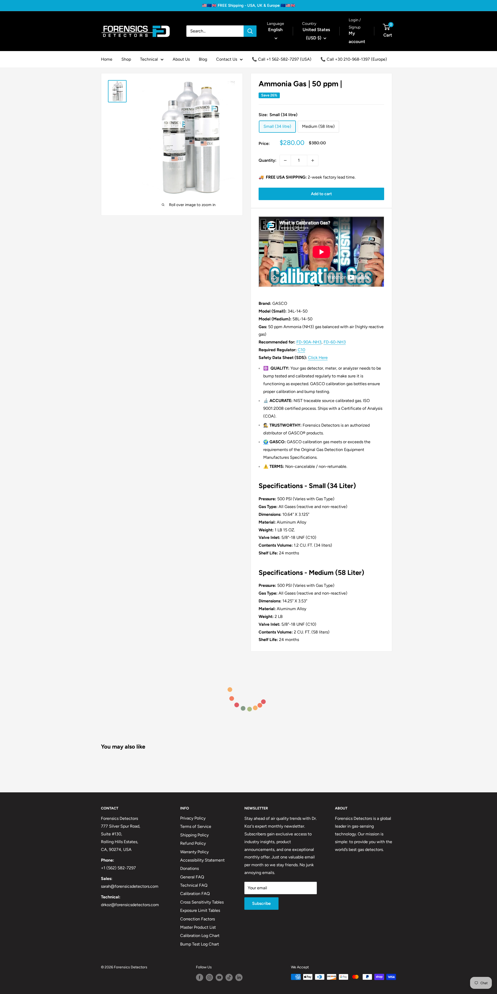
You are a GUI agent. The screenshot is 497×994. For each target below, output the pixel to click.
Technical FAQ (193, 885)
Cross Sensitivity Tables (202, 902)
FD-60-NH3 (335, 342)
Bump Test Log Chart (199, 944)
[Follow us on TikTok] (229, 977)
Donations (189, 868)
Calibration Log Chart (200, 935)
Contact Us (226, 59)
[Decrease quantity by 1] (285, 160)
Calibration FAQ (195, 893)
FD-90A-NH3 (308, 342)
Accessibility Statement (202, 860)
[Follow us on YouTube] (219, 977)
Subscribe (261, 903)
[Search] (250, 31)
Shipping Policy (194, 835)
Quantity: (267, 160)
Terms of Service (195, 826)
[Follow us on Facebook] (199, 977)
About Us (181, 59)
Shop (126, 59)
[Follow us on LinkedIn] (239, 977)
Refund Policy (193, 843)
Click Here (318, 357)
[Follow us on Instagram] (209, 977)
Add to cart (321, 193)
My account (357, 37)
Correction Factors (197, 919)
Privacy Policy (193, 818)
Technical (149, 59)
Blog (203, 59)
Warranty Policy (194, 851)
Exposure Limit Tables (200, 910)
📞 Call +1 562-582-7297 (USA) (281, 59)
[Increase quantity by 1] (312, 160)
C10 (301, 349)
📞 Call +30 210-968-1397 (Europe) (353, 59)
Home (106, 59)
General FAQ (192, 877)
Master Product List (198, 927)
